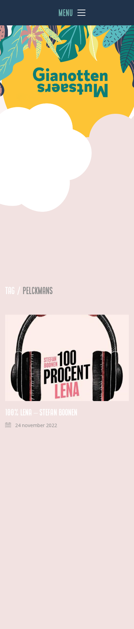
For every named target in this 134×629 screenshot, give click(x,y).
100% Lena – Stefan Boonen (41, 412)
